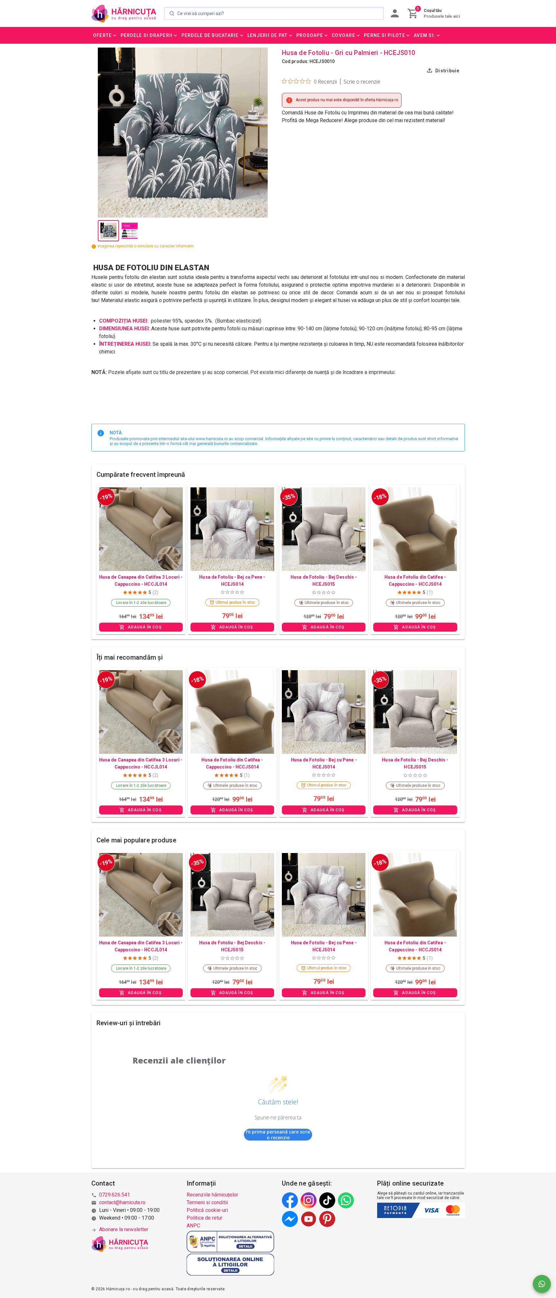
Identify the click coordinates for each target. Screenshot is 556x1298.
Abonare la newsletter (123, 1229)
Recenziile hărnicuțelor (212, 1195)
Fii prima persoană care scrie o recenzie (278, 1135)
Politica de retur (204, 1218)
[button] (105, 35)
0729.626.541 (114, 1195)
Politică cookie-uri (207, 1210)
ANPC (193, 1225)
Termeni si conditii (207, 1202)
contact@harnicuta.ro (122, 1202)
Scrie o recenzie (362, 81)
